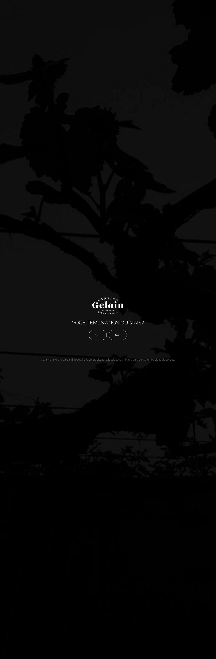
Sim (97, 335)
